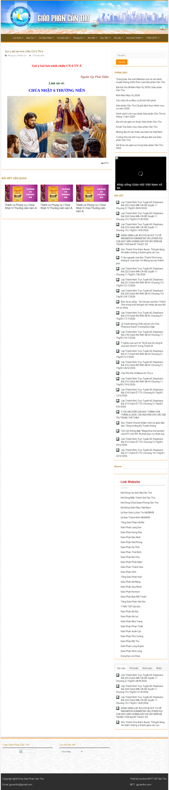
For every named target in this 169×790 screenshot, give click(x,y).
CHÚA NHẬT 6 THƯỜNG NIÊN (57, 90)
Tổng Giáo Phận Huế (131, 577)
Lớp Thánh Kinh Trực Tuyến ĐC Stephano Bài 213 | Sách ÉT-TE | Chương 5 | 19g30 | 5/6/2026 (139, 403)
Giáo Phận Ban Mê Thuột (133, 596)
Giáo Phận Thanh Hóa (132, 567)
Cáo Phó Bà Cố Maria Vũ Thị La (137, 373)
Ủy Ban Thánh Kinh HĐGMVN (135, 517)
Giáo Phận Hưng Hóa (131, 532)
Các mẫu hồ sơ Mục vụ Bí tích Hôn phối (136, 100)
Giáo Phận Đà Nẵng (130, 581)
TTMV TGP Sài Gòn (130, 606)
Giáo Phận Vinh (128, 572)
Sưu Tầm (104, 38)
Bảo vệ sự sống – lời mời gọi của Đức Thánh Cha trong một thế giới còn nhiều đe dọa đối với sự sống (141, 304)
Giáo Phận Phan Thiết (132, 626)
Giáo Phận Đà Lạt (129, 616)
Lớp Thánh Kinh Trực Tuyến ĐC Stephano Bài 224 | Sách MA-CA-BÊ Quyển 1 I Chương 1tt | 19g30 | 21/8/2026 (139, 216)
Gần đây (121, 668)
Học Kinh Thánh (133, 38)
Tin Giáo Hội (62, 38)
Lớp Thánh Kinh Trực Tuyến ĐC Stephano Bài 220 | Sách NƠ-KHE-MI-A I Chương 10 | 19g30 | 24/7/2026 (140, 293)
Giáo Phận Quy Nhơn (131, 586)
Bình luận (147, 668)
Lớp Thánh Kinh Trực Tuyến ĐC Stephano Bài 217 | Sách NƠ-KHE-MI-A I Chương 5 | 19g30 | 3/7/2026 (139, 354)
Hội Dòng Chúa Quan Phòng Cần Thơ (139, 502)
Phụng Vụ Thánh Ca (17, 55)
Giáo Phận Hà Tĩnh (130, 547)
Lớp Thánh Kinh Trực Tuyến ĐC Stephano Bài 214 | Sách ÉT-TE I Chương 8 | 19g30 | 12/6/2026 (139, 392)
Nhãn (159, 668)
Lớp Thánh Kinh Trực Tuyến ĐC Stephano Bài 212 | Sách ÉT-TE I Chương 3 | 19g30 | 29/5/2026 (139, 442)
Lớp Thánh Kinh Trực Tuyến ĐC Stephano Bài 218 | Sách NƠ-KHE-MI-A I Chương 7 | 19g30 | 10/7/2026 (139, 335)
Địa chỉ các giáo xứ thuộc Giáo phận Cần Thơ (139, 121)
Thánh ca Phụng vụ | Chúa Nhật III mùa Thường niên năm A (91, 208)
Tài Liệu (117, 38)
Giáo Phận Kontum (130, 591)
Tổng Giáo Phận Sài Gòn (133, 601)
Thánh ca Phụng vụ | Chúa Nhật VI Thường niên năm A (21, 206)
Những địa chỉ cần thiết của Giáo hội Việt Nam (139, 132)
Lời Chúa (17, 38)
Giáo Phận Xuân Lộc (131, 631)
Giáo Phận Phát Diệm (131, 562)
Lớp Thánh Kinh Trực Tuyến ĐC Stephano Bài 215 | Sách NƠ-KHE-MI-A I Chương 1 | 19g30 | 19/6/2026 (139, 381)
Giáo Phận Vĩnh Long (131, 651)
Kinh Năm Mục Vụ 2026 (128, 95)
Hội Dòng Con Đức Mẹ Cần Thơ (136, 492)
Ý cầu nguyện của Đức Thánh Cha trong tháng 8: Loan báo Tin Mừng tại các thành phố (140, 260)
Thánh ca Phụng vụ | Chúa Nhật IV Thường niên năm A (56, 206)
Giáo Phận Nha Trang (131, 621)
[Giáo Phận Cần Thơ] (84, 17)
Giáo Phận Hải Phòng (131, 542)
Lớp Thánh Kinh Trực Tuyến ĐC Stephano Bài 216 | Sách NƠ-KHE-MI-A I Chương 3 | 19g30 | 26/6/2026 (139, 365)
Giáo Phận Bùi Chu (130, 557)
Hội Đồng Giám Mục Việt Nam (136, 507)
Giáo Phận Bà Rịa (129, 611)
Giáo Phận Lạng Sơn (131, 527)
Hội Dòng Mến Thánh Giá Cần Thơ (138, 497)
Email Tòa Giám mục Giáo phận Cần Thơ (136, 127)
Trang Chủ (6, 37)
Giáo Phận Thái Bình (131, 552)
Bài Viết (91, 38)
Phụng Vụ (78, 38)
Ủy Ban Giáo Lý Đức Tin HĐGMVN (137, 512)
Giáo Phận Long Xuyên (132, 646)
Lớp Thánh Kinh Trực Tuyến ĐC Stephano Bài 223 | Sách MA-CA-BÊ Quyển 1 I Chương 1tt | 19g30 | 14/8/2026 (139, 227)
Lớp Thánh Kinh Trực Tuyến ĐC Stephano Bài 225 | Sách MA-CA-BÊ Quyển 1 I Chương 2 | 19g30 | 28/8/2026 (139, 205)
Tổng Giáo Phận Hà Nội (132, 522)
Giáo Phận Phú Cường (132, 636)
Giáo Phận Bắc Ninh (131, 537)
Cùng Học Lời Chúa (130, 656)
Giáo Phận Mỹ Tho (130, 641)
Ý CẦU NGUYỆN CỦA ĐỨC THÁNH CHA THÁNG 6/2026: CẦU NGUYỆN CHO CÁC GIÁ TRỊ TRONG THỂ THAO (141, 414)
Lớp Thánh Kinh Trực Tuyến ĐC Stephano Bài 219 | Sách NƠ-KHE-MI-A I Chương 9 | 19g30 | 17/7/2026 (139, 315)
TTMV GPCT (151, 38)
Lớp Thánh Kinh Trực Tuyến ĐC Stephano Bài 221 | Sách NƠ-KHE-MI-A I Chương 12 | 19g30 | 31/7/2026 (140, 282)
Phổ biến (134, 668)
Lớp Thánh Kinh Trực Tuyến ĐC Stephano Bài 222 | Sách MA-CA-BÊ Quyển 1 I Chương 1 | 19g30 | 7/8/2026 (139, 271)
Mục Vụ (30, 38)
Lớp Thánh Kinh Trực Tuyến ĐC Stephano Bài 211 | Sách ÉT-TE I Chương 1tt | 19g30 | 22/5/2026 (140, 453)
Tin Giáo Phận (45, 38)
